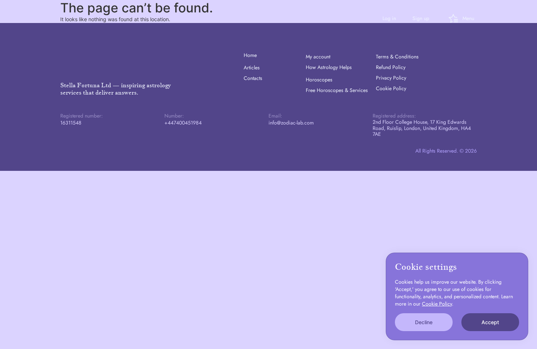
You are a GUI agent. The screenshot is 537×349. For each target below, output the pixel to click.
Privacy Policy (391, 77)
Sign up (420, 18)
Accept (490, 322)
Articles (252, 67)
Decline (424, 322)
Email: (275, 115)
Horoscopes (319, 79)
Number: (174, 115)
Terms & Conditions (397, 56)
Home (250, 55)
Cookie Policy (391, 88)
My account (318, 56)
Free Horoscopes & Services (337, 90)
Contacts (253, 78)
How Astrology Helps (329, 67)
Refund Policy (390, 67)
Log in (389, 18)
